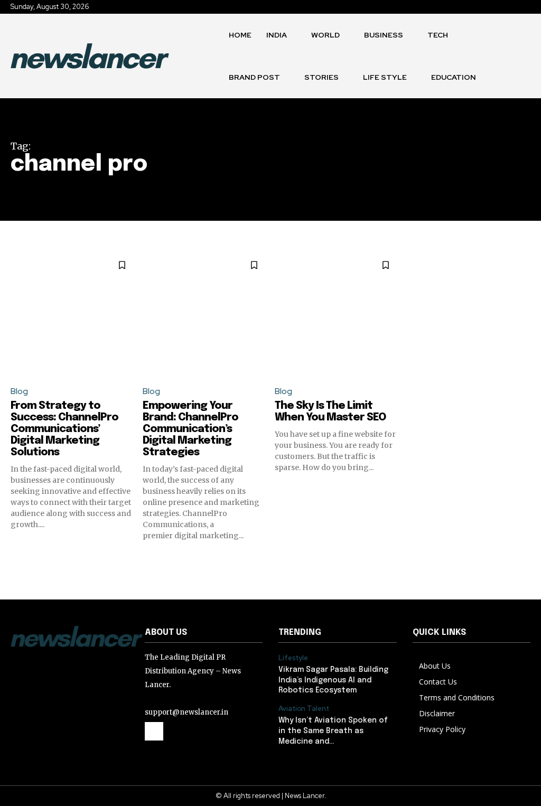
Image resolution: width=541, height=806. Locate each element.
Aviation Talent (303, 709)
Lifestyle (293, 658)
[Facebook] (154, 731)
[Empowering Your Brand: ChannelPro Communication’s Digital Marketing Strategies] (205, 314)
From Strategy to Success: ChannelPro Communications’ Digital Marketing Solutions (64, 429)
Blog (19, 391)
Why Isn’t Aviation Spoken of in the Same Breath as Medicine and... (333, 731)
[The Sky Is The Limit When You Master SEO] (337, 314)
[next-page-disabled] (523, 560)
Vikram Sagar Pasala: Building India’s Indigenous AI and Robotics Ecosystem (333, 680)
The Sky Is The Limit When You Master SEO (330, 411)
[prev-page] (17, 560)
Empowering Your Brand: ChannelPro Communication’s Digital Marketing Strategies (190, 429)
